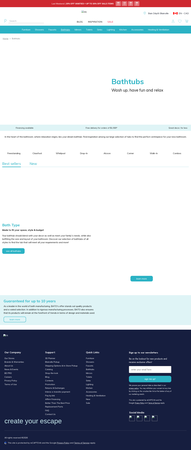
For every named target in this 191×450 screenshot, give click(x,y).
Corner (130, 153)
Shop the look (51, 373)
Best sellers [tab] (11, 163)
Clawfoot (37, 153)
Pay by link (50, 395)
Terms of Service (154, 403)
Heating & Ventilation (158, 29)
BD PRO (8, 373)
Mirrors (78, 29)
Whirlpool (60, 153)
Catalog (49, 369)
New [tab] (33, 163)
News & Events (11, 369)
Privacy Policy (10, 380)
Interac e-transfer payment (57, 392)
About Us (8, 365)
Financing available (24, 128)
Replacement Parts (54, 406)
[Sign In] (173, 21)
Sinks (99, 29)
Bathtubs (65, 29)
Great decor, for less (178, 128)
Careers (8, 377)
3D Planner (50, 358)
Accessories (137, 29)
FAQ (47, 410)
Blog (47, 377)
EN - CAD (184, 13)
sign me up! (150, 379)
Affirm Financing (52, 399)
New (88, 399)
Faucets (52, 29)
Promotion (50, 384)
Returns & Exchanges (55, 388)
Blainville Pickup (52, 362)
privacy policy (134, 388)
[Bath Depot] (98, 13)
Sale (88, 403)
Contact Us (50, 414)
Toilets (89, 29)
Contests (49, 380)
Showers (39, 29)
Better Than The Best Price (57, 403)
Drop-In (84, 153)
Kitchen (123, 29)
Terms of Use (10, 384)
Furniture (26, 29)
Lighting (111, 29)
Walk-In (154, 153)
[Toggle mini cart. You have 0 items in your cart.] (186, 21)
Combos (177, 153)
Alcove (107, 153)
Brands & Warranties (14, 362)
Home (5, 38)
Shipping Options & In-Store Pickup (61, 365)
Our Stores (9, 358)
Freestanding (13, 153)
